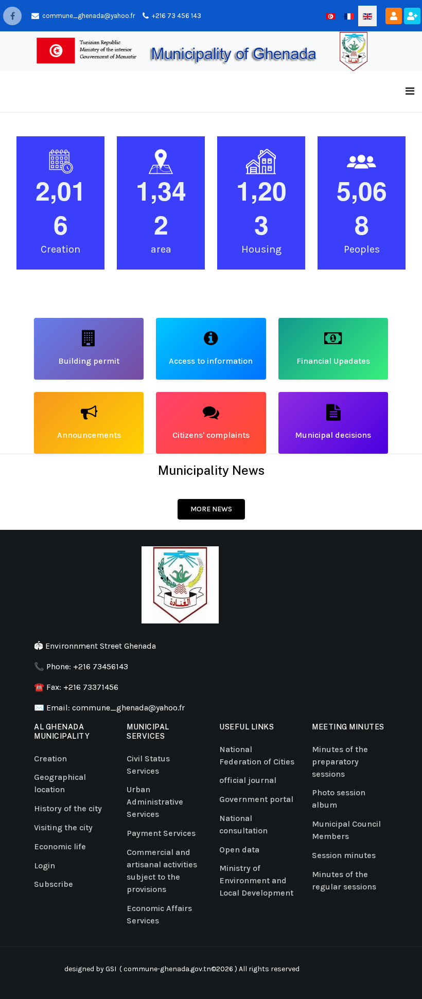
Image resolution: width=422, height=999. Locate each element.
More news (211, 509)
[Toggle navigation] (410, 91)
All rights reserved (269, 969)
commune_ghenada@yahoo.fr (128, 707)
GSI (111, 969)
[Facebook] (12, 16)
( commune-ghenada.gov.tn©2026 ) (177, 969)
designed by (83, 969)
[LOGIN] (393, 16)
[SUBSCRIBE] (412, 16)
